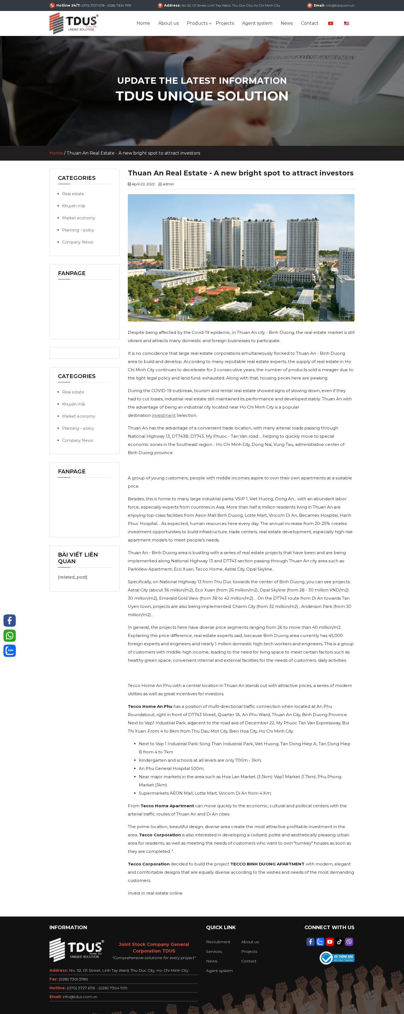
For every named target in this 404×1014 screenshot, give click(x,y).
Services (214, 951)
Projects (225, 23)
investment (164, 415)
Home (143, 23)
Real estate (73, 193)
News (287, 23)
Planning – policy (78, 230)
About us (168, 23)
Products (197, 23)
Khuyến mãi (73, 205)
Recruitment (218, 941)
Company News (77, 242)
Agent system (257, 23)
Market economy (78, 218)
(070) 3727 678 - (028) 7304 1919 (97, 987)
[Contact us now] (9, 620)
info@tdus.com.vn (80, 996)
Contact (310, 23)
